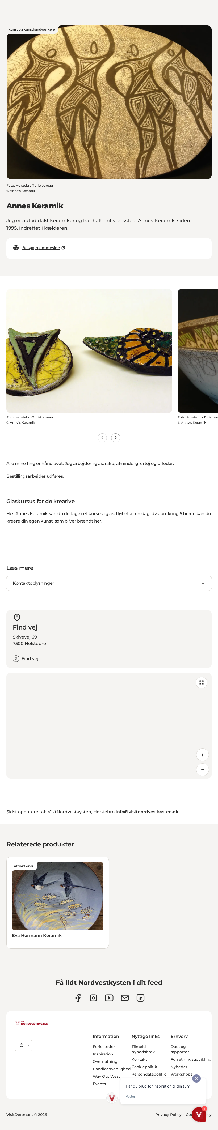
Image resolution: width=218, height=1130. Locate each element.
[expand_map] (201, 682)
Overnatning (105, 1061)
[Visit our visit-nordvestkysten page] (140, 998)
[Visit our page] (77, 998)
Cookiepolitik (144, 1066)
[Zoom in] (202, 754)
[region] (109, 726)
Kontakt (139, 1059)
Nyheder (179, 1066)
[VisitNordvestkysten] (31, 1023)
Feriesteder (104, 1046)
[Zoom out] (202, 769)
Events (99, 1083)
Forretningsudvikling (191, 1059)
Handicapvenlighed (112, 1069)
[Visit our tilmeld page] (124, 998)
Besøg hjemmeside (41, 247)
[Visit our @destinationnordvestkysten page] (109, 998)
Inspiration (103, 1054)
